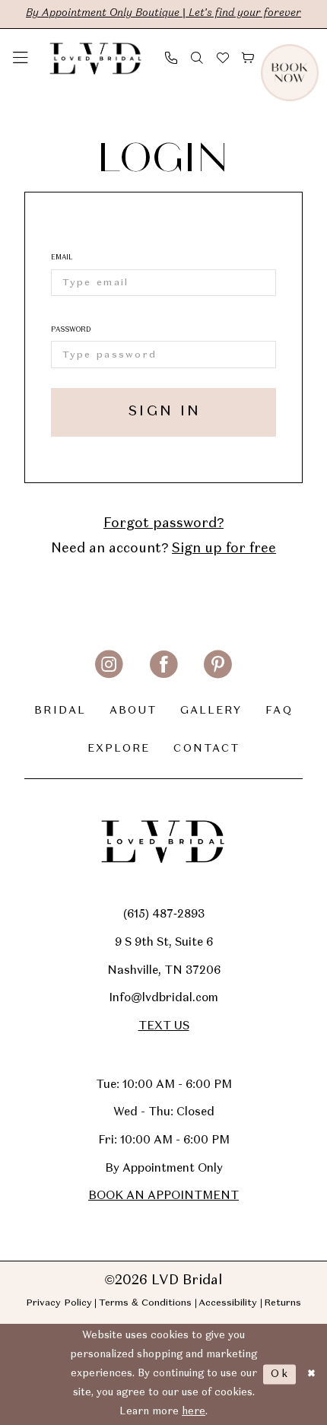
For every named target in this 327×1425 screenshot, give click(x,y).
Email (62, 257)
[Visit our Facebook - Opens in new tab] (164, 664)
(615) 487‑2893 (164, 914)
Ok (280, 1374)
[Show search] (197, 57)
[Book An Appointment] (312, 58)
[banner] (95, 57)
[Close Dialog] (311, 1374)
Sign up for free (224, 548)
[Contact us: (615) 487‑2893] (171, 57)
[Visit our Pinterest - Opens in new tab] (218, 664)
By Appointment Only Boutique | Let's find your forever (163, 13)
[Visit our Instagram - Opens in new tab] (109, 664)
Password (70, 329)
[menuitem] (21, 58)
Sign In (165, 411)
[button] (21, 58)
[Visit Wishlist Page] (223, 57)
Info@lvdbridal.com (163, 998)
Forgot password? (163, 523)
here (193, 1412)
